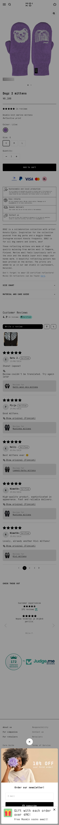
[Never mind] (54, 810)
